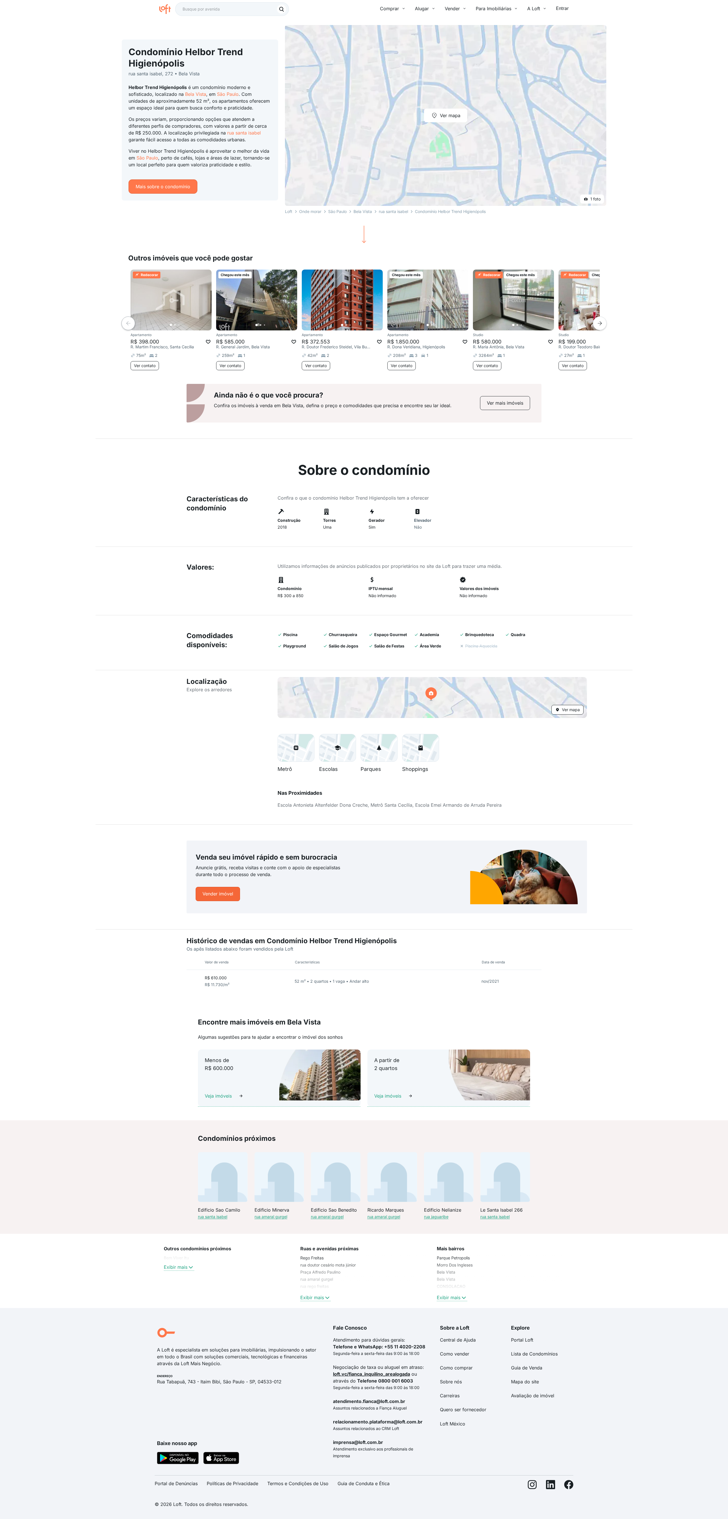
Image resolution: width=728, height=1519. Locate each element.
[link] (505, 403)
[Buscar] (281, 9)
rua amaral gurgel (271, 1216)
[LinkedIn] (550, 1486)
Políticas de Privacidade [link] (232, 1483)
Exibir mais (175, 1267)
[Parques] (379, 747)
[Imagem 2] (175, 325)
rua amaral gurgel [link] (316, 1279)
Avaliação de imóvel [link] (532, 1395)
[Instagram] (532, 1486)
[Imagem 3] (178, 325)
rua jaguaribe (436, 1216)
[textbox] (232, 9)
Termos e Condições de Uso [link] (297, 1483)
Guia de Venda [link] (526, 1368)
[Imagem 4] (182, 325)
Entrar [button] (562, 8)
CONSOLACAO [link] (451, 1286)
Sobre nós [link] (451, 1382)
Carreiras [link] (450, 1395)
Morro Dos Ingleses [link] (455, 1265)
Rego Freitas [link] (312, 1257)
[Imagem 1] (171, 325)
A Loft (533, 8)
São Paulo (228, 94)
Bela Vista (195, 94)
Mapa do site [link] (525, 1382)
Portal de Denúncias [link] (176, 1483)
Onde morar (310, 211)
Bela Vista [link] (446, 1272)
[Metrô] (296, 747)
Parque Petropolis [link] (453, 1257)
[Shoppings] (420, 747)
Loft (288, 211)
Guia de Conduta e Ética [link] (364, 1483)
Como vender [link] (454, 1354)
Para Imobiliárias (493, 8)
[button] (432, 697)
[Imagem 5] (186, 325)
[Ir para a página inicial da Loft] (167, 9)
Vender (452, 8)
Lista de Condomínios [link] (534, 1354)
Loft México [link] (452, 1424)
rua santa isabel (244, 133)
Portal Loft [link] (522, 1340)
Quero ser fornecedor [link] (463, 1409)
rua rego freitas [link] (314, 1286)
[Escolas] (337, 747)
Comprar (389, 8)
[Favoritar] (208, 341)
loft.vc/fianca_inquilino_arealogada (371, 1374)
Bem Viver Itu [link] (176, 1257)
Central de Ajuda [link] (458, 1340)
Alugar (422, 8)
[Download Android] (178, 1459)
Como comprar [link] (456, 1368)
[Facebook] (568, 1486)
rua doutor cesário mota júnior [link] (328, 1265)
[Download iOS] (221, 1459)
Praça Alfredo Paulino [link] (320, 1272)
